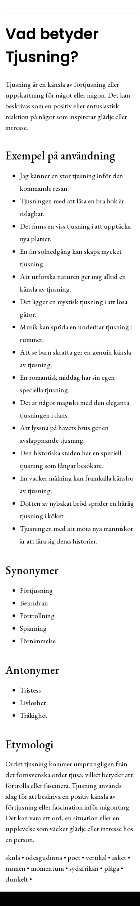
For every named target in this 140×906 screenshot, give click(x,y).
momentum (47, 868)
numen (15, 868)
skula (12, 857)
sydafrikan (84, 868)
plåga (111, 868)
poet (73, 857)
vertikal (96, 857)
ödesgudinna (43, 857)
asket (119, 857)
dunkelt (16, 879)
